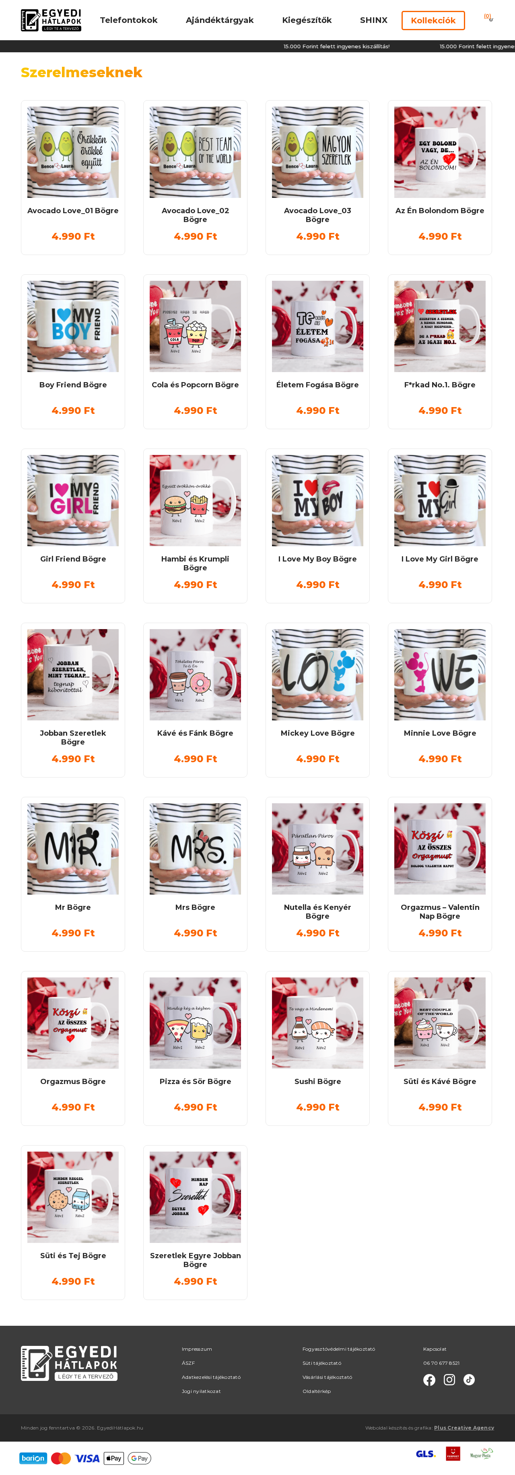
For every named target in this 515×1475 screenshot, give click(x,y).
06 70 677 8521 (441, 1363)
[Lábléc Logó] (69, 1363)
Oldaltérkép (317, 1391)
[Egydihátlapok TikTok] (469, 1380)
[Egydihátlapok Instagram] (449, 1380)
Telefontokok (129, 20)
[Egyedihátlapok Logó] (51, 20)
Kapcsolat (435, 1349)
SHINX (373, 20)
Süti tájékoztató (322, 1363)
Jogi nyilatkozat (201, 1391)
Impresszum (197, 1349)
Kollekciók (433, 20)
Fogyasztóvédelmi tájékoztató (339, 1349)
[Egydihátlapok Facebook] (429, 1380)
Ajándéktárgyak (220, 20)
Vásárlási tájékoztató (327, 1377)
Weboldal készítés (386, 1428)
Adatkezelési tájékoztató (211, 1377)
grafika (423, 1428)
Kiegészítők (307, 20)
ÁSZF (188, 1363)
